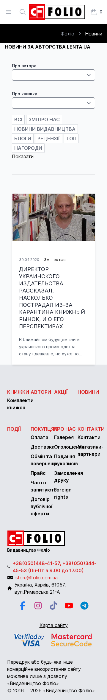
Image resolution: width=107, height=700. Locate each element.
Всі (18, 119)
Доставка (43, 447)
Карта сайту (54, 625)
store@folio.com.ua (36, 578)
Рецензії (48, 138)
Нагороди (28, 148)
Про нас (65, 429)
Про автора (24, 65)
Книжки (18, 392)
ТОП (71, 138)
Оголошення (69, 447)
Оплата (39, 437)
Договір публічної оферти (41, 506)
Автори (41, 392)
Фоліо (67, 34)
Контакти (91, 429)
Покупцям (44, 429)
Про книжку (24, 93)
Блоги (22, 138)
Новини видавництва (44, 129)
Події (14, 429)
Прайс (38, 473)
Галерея (64, 437)
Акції (61, 392)
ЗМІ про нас (44, 119)
